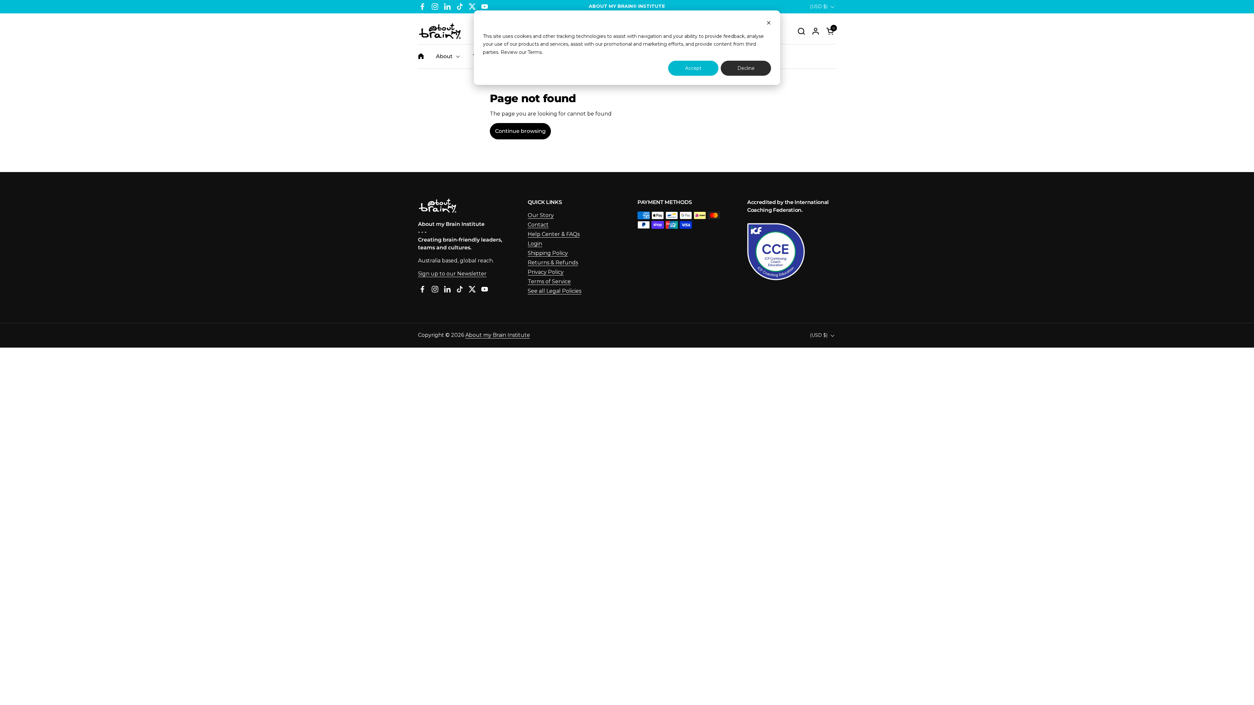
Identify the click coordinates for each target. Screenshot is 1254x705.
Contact (538, 225)
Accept (693, 68)
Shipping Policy (548, 253)
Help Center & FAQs (554, 234)
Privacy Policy (546, 272)
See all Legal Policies (554, 291)
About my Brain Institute (497, 335)
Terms (535, 52)
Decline (746, 68)
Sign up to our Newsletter (452, 274)
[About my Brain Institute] (440, 31)
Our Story (541, 215)
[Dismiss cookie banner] (768, 24)
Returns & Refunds (553, 262)
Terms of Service (549, 281)
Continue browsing (520, 131)
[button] (801, 31)
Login (535, 244)
